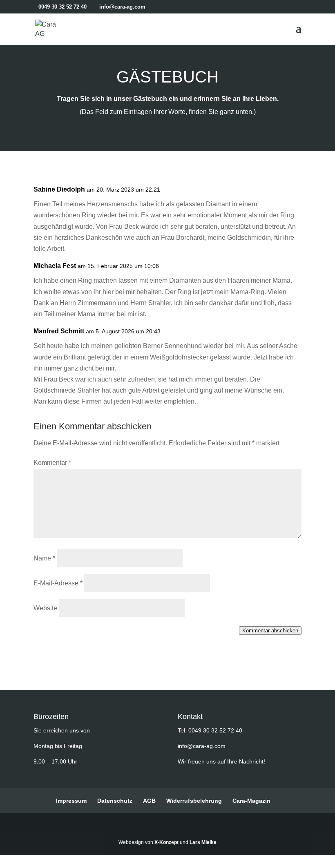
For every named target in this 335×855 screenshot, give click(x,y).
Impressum (71, 800)
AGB (149, 800)
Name (44, 558)
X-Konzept (166, 842)
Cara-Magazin (251, 800)
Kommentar (52, 462)
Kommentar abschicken (270, 630)
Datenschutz (114, 800)
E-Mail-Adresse (58, 583)
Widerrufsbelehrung (194, 800)
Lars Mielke (203, 842)
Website (45, 608)
